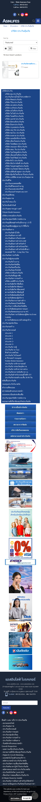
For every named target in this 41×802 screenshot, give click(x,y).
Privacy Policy (8, 794)
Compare (25, 67)
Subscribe (6, 708)
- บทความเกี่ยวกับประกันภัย (13, 749)
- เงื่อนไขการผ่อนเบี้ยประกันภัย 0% (15, 775)
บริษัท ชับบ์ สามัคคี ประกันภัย (16, 163)
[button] (33, 21)
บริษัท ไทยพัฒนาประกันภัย (15, 144)
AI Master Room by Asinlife (12, 778)
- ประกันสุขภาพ (8, 726)
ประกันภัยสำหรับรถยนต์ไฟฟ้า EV (18, 375)
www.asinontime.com (27, 684)
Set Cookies (15, 798)
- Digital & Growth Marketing (12, 755)
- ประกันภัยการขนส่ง (10, 732)
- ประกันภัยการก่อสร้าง (11, 738)
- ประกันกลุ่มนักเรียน (10, 735)
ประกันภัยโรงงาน (12, 262)
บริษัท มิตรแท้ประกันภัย (14, 122)
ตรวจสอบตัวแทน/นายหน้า (12, 391)
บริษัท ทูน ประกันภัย (13, 94)
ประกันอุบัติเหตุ (8, 195)
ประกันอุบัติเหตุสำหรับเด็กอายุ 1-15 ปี (16, 223)
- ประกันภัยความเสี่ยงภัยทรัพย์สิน (15, 764)
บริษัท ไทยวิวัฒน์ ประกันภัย (16, 158)
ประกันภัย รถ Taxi (12, 350)
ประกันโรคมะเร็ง (9, 202)
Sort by (6, 38)
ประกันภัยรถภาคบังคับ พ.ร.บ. (16, 372)
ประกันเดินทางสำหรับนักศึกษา (17, 249)
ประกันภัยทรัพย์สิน (12, 264)
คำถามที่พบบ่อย (8, 388)
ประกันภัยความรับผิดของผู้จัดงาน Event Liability (20, 315)
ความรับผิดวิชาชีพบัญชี (14, 292)
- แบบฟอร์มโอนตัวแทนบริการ (13, 758)
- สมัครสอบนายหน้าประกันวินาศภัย (16, 769)
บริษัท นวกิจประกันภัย (14, 108)
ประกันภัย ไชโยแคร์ (13, 355)
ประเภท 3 (9, 339)
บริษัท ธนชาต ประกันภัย (14, 136)
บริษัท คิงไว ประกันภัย (14, 161)
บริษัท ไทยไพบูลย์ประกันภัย (16, 152)
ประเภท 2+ (9, 341)
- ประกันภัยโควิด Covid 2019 (13, 772)
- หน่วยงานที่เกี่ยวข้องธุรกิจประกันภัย (16, 752)
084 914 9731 (31, 694)
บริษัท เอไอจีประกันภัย (14, 111)
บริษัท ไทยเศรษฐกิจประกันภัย (16, 166)
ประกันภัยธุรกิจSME (13, 270)
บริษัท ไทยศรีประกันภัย (14, 116)
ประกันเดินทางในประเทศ (15, 238)
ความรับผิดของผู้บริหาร (14, 298)
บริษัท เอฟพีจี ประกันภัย (14, 281)
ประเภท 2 (9, 336)
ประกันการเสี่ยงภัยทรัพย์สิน (16, 306)
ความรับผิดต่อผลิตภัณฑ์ (14, 295)
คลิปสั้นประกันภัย (9, 381)
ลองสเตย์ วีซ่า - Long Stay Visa (17, 252)
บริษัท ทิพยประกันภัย (13, 100)
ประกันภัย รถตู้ (11, 347)
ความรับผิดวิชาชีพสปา (14, 287)
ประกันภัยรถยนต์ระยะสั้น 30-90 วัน (18, 377)
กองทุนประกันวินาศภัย (11, 384)
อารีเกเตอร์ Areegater (13, 358)
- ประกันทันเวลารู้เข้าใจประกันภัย (15, 766)
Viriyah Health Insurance (11, 212)
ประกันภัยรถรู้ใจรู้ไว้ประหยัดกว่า (18, 97)
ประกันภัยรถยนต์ (9, 330)
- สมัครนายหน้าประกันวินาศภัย (14, 761)
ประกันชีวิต (6, 180)
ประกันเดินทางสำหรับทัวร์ (15, 244)
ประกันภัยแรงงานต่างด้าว (15, 301)
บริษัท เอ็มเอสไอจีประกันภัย (16, 155)
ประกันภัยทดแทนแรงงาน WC (17, 312)
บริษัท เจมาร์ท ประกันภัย (15, 130)
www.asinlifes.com (13, 684)
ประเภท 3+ (9, 344)
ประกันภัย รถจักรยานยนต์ (15, 364)
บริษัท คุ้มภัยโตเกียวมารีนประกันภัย (19, 174)
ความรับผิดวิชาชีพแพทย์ (14, 289)
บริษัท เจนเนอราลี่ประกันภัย (16, 147)
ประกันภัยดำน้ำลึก (12, 233)
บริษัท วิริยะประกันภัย (13, 102)
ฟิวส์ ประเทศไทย (11, 353)
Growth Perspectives (9, 746)
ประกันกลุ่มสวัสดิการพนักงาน (14, 219)
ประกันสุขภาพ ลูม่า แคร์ (12, 209)
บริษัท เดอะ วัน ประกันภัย (15, 149)
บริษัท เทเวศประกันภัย (14, 105)
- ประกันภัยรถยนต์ (9, 729)
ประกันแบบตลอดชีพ (13, 183)
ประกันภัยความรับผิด (10, 255)
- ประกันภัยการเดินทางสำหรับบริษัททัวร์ (17, 781)
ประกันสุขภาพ (8, 198)
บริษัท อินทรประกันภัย (14, 124)
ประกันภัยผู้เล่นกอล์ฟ (10, 259)
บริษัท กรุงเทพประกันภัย (14, 127)
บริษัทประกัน (7, 91)
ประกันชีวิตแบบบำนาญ (14, 186)
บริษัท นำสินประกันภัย (14, 273)
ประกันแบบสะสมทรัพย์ (14, 189)
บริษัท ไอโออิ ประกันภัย (14, 113)
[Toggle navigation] (38, 20)
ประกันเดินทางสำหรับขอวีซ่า (16, 246)
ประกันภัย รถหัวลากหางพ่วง (16, 369)
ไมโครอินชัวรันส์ (9, 205)
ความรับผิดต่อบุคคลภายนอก (16, 309)
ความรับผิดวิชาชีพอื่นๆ (14, 284)
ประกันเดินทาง (8, 229)
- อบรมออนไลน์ (8, 723)
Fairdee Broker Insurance (14, 361)
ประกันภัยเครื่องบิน (12, 267)
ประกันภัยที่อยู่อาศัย (13, 276)
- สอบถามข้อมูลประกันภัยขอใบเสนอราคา (18, 784)
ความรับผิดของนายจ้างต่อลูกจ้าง (18, 320)
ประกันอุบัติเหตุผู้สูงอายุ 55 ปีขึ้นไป (15, 226)
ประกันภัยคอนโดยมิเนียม (15, 303)
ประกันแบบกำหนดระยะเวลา (16, 192)
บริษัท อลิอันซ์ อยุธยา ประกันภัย (17, 172)
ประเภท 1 (9, 333)
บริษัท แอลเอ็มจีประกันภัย (15, 138)
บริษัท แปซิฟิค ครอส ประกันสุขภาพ (19, 177)
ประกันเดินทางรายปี (13, 235)
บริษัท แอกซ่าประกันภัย (14, 119)
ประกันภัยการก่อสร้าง (14, 278)
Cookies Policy (22, 794)
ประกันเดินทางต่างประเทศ (15, 241)
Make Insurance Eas (23, 2)
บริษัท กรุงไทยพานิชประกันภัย (17, 169)
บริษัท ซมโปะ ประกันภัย (14, 133)
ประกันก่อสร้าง (8, 327)
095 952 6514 (24, 5)
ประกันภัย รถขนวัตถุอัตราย (16, 366)
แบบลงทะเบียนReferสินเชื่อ (12, 394)
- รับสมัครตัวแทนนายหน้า (12, 743)
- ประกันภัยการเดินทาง (11, 740)
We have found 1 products (12, 55)
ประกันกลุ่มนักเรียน (10, 323)
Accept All (27, 798)
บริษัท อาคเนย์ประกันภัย (12, 216)
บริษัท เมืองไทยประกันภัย (15, 141)
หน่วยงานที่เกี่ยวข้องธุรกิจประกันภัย (16, 401)
